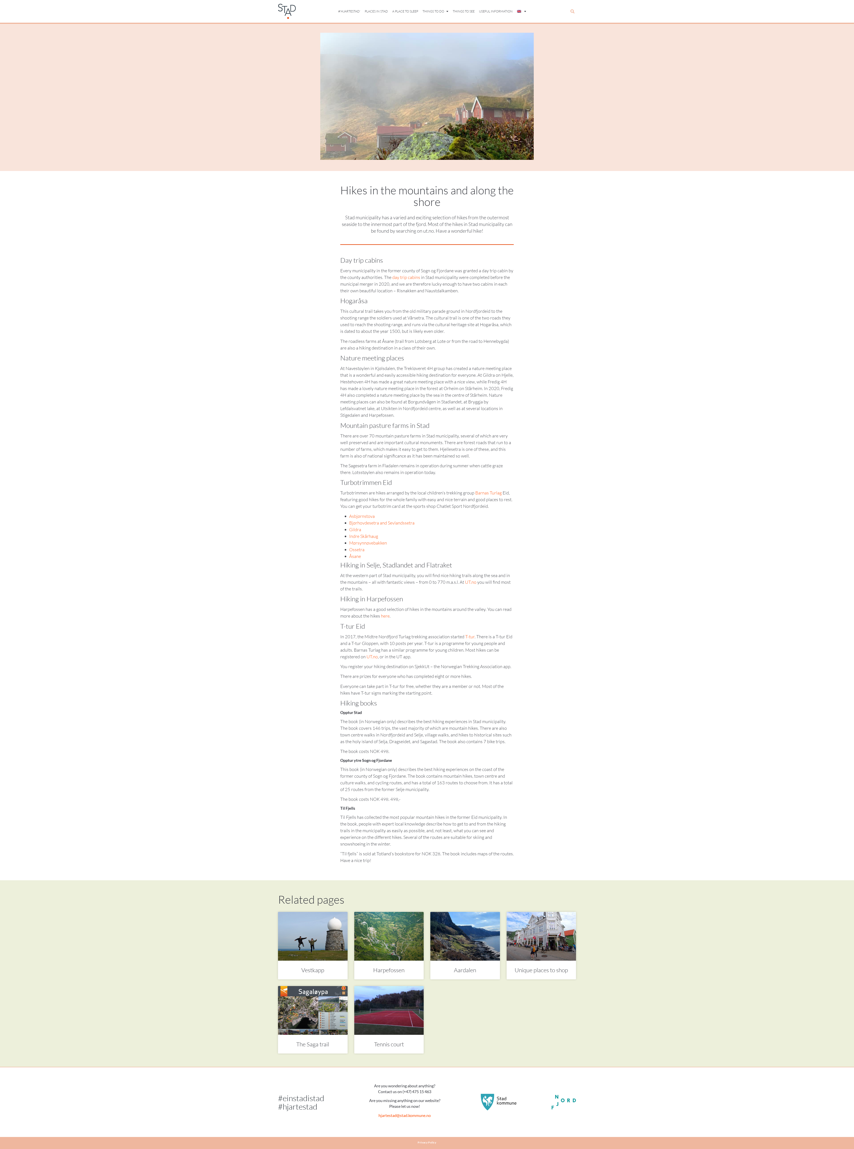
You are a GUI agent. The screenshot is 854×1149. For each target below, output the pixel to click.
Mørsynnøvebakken (368, 543)
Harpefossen (389, 970)
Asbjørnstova (362, 516)
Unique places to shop (541, 970)
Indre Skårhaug (363, 536)
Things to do (433, 11)
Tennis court (389, 1044)
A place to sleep (405, 11)
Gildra (355, 529)
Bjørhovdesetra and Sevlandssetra (382, 523)
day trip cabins (406, 277)
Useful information (496, 11)
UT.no (470, 582)
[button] (572, 11)
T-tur (470, 636)
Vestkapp (312, 970)
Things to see (464, 11)
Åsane (355, 556)
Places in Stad (376, 11)
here (385, 616)
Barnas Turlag (488, 493)
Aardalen (465, 970)
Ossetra (357, 549)
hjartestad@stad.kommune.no (405, 1115)
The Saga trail (312, 1044)
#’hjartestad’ (349, 11)
